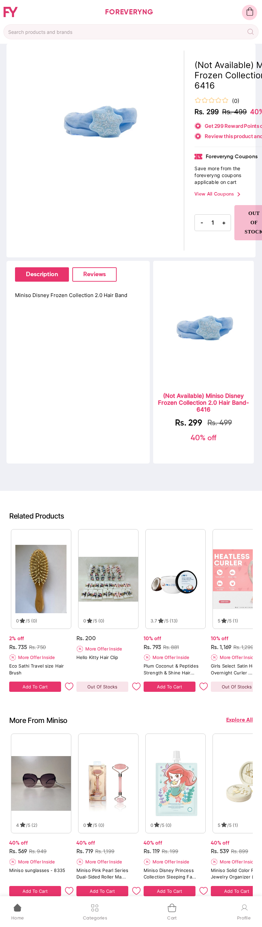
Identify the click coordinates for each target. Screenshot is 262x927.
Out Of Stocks (102, 686)
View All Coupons (214, 194)
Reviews (94, 274)
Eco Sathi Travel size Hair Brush (36, 669)
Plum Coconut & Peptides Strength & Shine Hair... (171, 669)
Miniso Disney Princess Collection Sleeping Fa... (170, 873)
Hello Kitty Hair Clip (97, 657)
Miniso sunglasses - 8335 (37, 870)
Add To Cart (35, 686)
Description (42, 274)
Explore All (239, 720)
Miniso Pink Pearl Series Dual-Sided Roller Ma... (102, 873)
